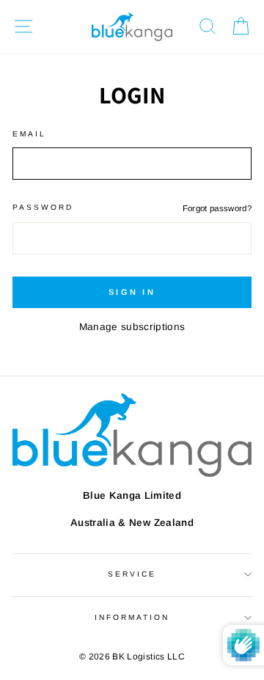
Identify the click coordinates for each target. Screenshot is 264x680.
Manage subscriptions (132, 326)
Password (42, 207)
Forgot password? (217, 208)
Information (132, 617)
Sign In (132, 292)
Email (29, 134)
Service (132, 574)
